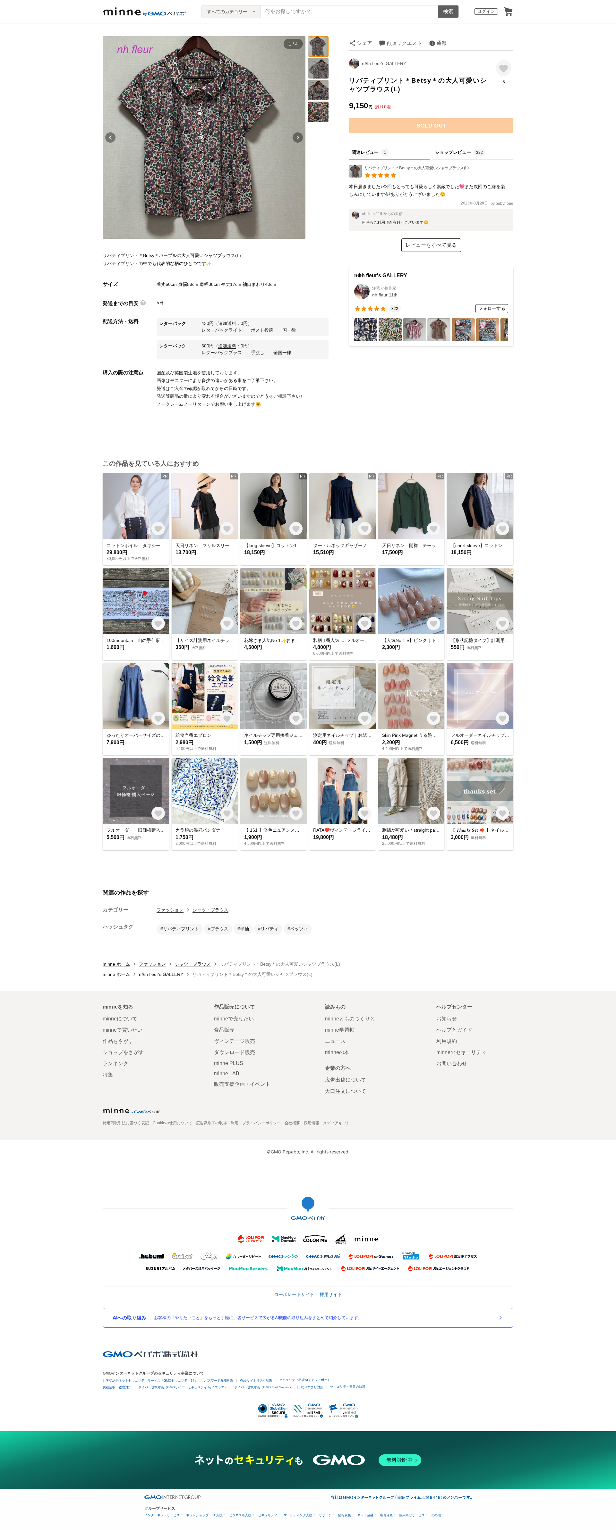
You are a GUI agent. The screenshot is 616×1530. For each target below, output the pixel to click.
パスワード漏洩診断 (218, 1380)
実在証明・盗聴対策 (117, 1387)
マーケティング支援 (298, 1515)
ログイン (486, 11)
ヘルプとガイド (454, 1030)
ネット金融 (365, 1515)
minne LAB (226, 1073)
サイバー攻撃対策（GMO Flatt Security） (264, 1387)
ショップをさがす (123, 1052)
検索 (448, 11)
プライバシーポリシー (261, 1123)
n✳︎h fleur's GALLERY (384, 63)
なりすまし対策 (312, 1387)
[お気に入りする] (503, 68)
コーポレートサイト (294, 1294)
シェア (364, 43)
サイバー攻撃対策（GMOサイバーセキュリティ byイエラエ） (182, 1387)
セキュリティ (267, 1515)
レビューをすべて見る (431, 245)
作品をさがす (118, 1041)
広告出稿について (345, 1080)
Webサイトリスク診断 (256, 1380)
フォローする (491, 308)
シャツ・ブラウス (210, 909)
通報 (441, 43)
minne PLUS (228, 1063)
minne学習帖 (340, 1030)
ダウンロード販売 (234, 1052)
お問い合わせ (451, 1063)
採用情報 (311, 1123)
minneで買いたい (122, 1030)
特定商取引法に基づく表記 (126, 1123)
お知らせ (446, 1018)
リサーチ (325, 1515)
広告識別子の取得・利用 (217, 1123)
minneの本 (337, 1052)
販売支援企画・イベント (242, 1084)
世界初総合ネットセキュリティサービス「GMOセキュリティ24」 (150, 1380)
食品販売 (224, 1030)
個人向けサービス (412, 1515)
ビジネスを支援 (240, 1515)
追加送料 (227, 323)
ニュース (335, 1041)
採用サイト (331, 1294)
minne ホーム (116, 964)
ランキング (115, 1063)
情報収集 (344, 1515)
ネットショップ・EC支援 (204, 1515)
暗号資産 (386, 1515)
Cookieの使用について (172, 1123)
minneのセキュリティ (461, 1052)
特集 (108, 1074)
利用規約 (446, 1041)
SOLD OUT (431, 125)
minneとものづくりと (350, 1018)
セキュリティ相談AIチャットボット (304, 1380)
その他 (436, 1515)
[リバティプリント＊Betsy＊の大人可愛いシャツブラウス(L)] (409, 176)
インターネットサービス (162, 1515)
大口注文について (345, 1091)
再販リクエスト (404, 43)
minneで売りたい (234, 1018)
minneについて (120, 1018)
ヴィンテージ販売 (234, 1041)
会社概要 (292, 1123)
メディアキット (336, 1123)
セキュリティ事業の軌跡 (347, 1386)
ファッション (170, 909)
